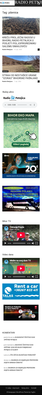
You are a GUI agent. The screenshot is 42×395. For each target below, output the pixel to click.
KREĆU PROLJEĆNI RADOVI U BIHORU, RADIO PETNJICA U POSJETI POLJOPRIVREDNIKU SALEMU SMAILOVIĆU (19, 42)
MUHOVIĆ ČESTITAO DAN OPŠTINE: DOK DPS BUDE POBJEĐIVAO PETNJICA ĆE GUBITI (18, 347)
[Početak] (5, 243)
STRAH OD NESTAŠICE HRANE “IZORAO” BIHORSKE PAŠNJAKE (20, 77)
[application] (21, 235)
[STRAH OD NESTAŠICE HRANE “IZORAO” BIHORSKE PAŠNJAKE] (21, 63)
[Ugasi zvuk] (33, 243)
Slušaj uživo (25, 388)
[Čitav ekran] (36, 243)
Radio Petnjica (7, 49)
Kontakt (33, 388)
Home (4, 9)
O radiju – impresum (12, 388)
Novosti (5, 33)
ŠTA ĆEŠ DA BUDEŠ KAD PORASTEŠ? (23, 355)
